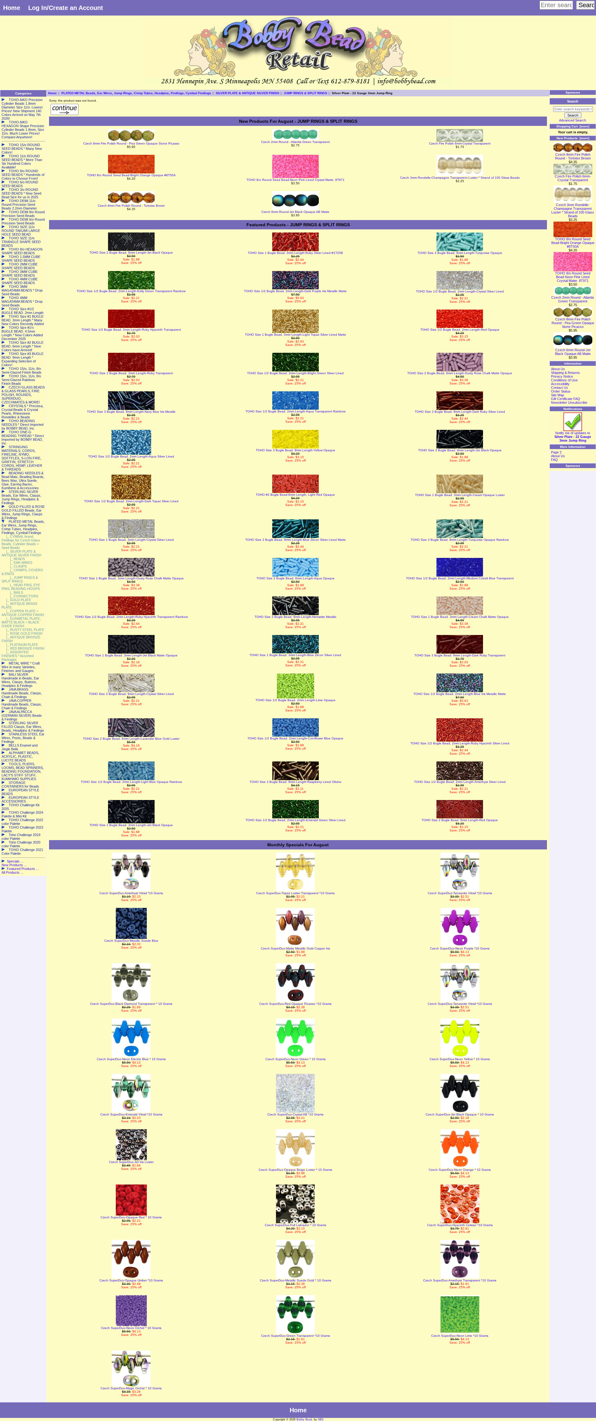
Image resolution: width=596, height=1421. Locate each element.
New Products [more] (573, 138)
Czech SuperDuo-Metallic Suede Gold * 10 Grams (295, 1280)
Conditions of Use (564, 380)
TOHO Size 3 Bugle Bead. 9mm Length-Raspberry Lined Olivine (295, 782)
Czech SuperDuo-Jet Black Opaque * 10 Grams (460, 1114)
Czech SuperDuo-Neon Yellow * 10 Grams (460, 1059)
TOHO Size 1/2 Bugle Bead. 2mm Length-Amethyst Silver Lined (460, 782)
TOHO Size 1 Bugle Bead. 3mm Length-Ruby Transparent (131, 373)
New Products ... (14, 865)
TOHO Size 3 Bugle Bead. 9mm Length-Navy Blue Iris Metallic (131, 411)
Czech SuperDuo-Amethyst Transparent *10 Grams (459, 1280)
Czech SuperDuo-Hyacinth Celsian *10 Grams (460, 1225)
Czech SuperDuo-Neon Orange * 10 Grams (460, 1169)
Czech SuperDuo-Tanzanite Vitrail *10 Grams (460, 893)
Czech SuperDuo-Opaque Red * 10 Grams (131, 1217)
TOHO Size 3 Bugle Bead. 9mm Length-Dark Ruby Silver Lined (460, 411)
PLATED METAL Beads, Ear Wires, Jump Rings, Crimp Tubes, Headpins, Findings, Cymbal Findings (136, 93)
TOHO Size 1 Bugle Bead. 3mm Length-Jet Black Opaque (131, 825)
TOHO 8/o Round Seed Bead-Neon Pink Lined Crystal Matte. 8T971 (295, 180)
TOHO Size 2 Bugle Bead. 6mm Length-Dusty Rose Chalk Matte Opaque (459, 373)
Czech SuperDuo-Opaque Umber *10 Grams (131, 1280)
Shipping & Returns (565, 373)
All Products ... (12, 872)
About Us (558, 369)
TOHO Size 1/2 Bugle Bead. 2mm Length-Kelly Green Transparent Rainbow (131, 291)
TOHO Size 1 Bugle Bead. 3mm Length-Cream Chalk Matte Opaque (460, 617)
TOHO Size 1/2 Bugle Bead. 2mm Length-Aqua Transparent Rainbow (295, 411)
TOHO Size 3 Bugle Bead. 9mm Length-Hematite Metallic (295, 617)
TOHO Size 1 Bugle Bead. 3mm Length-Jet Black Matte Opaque (131, 655)
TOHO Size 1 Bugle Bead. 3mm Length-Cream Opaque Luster (460, 495)
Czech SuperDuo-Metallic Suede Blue (131, 940)
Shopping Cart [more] (572, 126)
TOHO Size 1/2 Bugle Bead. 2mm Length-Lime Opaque (295, 700)
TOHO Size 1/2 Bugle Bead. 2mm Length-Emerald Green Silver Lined (295, 820)
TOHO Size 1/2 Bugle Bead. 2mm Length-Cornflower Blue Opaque (295, 738)
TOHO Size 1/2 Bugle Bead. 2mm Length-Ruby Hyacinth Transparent (131, 329)
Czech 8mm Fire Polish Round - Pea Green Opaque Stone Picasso (131, 143)
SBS (320, 1419)
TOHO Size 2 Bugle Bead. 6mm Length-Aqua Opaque (295, 578)
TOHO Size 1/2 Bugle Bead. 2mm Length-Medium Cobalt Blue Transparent (460, 578)
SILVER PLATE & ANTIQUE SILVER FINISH (247, 93)
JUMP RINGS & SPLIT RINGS (305, 93)
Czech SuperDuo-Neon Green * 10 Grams (295, 1059)
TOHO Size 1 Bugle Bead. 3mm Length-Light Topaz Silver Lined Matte (295, 334)
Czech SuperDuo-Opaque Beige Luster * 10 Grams (295, 1169)
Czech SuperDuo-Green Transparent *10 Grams (295, 1335)
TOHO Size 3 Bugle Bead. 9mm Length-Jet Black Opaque (460, 450)
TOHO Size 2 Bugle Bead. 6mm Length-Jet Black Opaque (131, 252)
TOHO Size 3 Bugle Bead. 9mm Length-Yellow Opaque (295, 450)
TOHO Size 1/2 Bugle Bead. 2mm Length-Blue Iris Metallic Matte (459, 694)
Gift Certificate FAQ (565, 399)
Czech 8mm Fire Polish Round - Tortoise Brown (131, 205)
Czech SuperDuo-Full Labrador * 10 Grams (295, 1225)
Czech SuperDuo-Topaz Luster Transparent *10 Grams (295, 893)
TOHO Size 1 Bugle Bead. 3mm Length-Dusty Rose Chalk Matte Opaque (131, 578)
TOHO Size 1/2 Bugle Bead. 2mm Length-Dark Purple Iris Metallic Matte (295, 291)
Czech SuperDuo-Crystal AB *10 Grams (295, 1114)
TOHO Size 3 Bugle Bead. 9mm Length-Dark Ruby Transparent (459, 655)
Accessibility (560, 384)
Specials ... (15, 861)
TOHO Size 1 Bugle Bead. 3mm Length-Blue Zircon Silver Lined (295, 655)
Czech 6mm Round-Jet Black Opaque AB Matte (295, 212)
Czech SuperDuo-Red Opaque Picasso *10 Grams (295, 1003)
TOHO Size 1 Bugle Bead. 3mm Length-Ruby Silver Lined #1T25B (295, 253)
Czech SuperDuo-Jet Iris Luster (131, 1162)
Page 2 (556, 452)
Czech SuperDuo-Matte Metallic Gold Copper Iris (295, 948)
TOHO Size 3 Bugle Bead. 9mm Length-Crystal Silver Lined (131, 694)
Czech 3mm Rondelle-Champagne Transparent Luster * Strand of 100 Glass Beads (460, 177)
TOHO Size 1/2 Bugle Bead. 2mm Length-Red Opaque (459, 329)
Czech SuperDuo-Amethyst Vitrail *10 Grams (131, 893)
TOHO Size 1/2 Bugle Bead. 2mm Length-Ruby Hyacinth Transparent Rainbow (131, 617)
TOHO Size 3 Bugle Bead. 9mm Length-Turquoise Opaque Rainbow (460, 539)
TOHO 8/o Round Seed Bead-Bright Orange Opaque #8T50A (131, 175)
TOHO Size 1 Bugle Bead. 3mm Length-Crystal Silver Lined (131, 539)
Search (572, 101)
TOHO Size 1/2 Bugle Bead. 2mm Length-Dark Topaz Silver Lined (131, 501)
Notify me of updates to (572, 436)
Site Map (557, 395)
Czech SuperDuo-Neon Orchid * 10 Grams (131, 1328)
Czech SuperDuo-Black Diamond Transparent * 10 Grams (131, 1003)
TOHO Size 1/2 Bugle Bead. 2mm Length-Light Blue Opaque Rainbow (131, 782)
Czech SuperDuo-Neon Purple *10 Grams (460, 948)
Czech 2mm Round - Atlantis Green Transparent (295, 142)
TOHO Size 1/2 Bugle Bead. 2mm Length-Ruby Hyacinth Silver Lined (459, 743)
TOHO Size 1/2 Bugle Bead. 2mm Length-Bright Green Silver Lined (295, 373)
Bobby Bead (304, 1419)
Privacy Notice (562, 376)
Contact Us (559, 387)
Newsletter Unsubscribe (569, 402)
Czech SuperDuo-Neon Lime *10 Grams (459, 1335)
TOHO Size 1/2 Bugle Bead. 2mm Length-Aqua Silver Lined (131, 456)
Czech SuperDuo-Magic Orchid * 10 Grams (131, 1388)
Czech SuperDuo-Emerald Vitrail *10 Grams (131, 1114)
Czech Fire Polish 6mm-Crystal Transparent (459, 143)
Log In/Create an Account (65, 7)
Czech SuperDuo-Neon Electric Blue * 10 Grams (131, 1059)
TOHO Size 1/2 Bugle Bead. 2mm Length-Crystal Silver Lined (460, 291)
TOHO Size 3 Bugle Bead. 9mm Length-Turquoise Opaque (460, 253)
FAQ (554, 460)
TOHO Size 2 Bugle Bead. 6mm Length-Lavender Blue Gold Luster (131, 738)
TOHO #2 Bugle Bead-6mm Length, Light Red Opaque (295, 494)
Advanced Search (572, 120)
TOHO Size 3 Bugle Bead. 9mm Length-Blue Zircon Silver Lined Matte (295, 539)
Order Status (561, 391)
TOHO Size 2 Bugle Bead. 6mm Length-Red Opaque (460, 820)
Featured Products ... (23, 869)
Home (11, 7)
